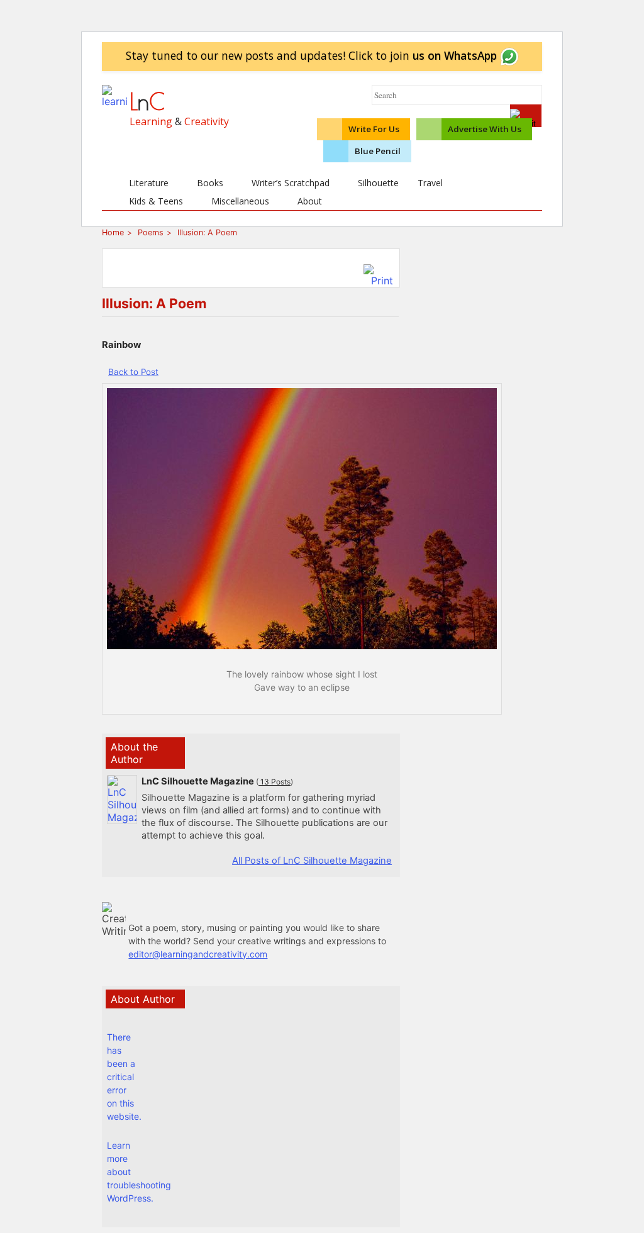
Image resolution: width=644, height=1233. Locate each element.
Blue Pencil (378, 151)
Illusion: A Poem (206, 232)
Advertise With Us (484, 129)
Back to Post (133, 372)
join (443, 55)
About (309, 201)
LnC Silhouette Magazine (198, 781)
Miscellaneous (240, 201)
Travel (430, 183)
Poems (149, 232)
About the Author (134, 753)
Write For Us (373, 129)
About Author (143, 999)
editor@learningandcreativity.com (197, 954)
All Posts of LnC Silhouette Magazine (312, 860)
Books (210, 183)
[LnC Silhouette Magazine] (122, 817)
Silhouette (378, 183)
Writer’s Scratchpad (291, 183)
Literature (149, 183)
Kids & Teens (156, 201)
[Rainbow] (302, 645)
